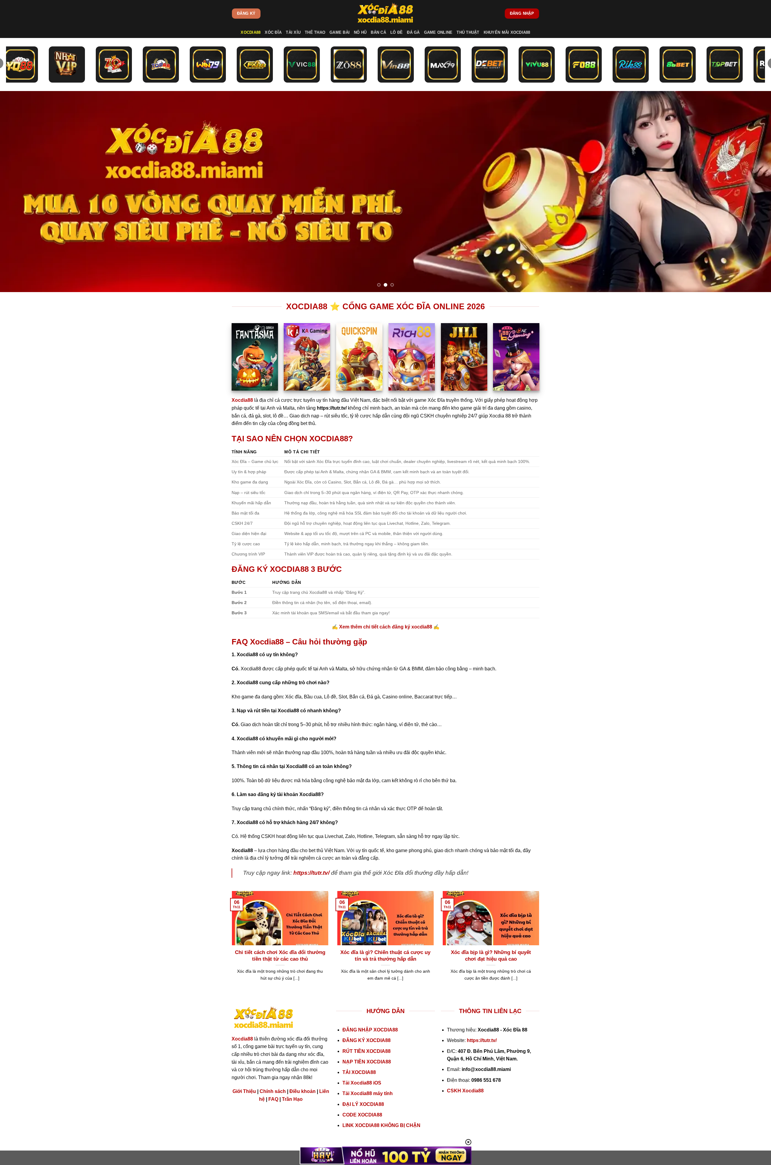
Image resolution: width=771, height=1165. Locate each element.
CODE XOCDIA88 (362, 1114)
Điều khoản (302, 1091)
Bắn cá (378, 32)
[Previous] (22, 192)
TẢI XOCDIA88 (359, 1072)
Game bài (339, 32)
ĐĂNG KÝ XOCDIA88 (366, 1040)
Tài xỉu (293, 32)
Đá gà (413, 32)
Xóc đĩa (273, 32)
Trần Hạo (292, 1099)
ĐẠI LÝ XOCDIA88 (363, 1104)
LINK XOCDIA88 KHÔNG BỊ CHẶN (381, 1125)
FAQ (273, 1099)
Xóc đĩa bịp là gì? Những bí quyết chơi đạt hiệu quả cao (491, 955)
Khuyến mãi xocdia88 (507, 32)
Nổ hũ (360, 32)
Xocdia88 (251, 32)
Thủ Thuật (468, 32)
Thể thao (315, 32)
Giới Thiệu (244, 1091)
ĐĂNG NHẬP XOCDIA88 (370, 1029)
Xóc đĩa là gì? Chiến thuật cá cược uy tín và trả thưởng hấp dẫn (385, 955)
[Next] (748, 192)
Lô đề (396, 32)
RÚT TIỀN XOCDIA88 (366, 1051)
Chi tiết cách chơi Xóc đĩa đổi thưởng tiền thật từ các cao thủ (280, 955)
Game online (438, 32)
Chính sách (273, 1091)
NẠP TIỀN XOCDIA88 (366, 1061)
